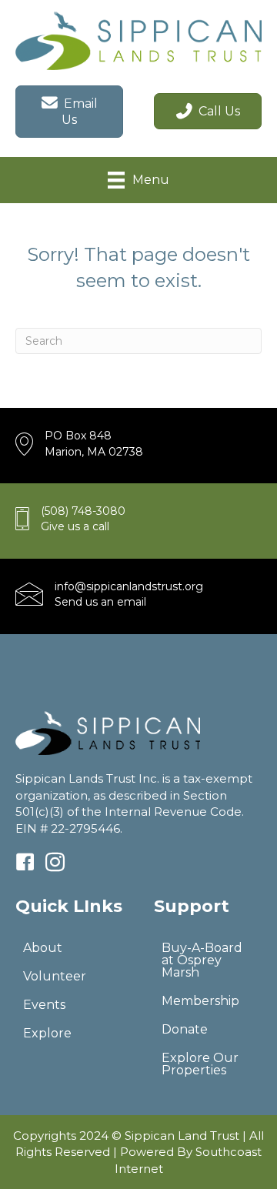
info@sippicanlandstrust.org (129, 586)
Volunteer (54, 976)
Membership (200, 1001)
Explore (47, 1033)
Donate (185, 1029)
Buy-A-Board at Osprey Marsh (202, 960)
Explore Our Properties (200, 1063)
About (42, 947)
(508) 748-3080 (83, 511)
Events (44, 1004)
